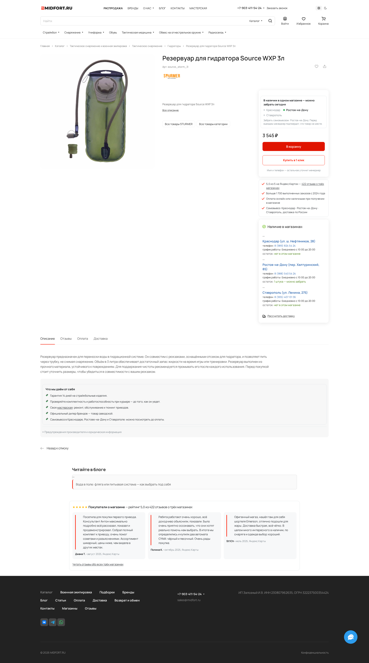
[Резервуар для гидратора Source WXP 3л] (97, 111)
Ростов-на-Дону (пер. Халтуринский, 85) (291, 267)
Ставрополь (274, 115)
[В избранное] (316, 66)
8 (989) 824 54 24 (285, 245)
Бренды (128, 592)
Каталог (46, 592)
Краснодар (273, 110)
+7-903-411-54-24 (249, 8)
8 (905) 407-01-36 (285, 297)
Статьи (60, 600)
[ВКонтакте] (44, 622)
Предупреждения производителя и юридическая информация (82, 432)
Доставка (101, 338)
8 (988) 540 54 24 (285, 273)
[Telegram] (53, 622)
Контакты (47, 608)
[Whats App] (61, 622)
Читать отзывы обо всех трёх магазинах (97, 564)
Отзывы (66, 338)
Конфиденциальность (315, 652)
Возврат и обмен (127, 600)
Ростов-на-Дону (297, 110)
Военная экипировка (76, 592)
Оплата (82, 338)
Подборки (107, 592)
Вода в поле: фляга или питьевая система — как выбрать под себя (123, 484)
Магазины (69, 608)
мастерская (65, 407)
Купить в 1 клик (293, 160)
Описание (47, 338)
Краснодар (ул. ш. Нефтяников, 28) (289, 241)
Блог (44, 600)
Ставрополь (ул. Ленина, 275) (285, 292)
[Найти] (270, 20)
